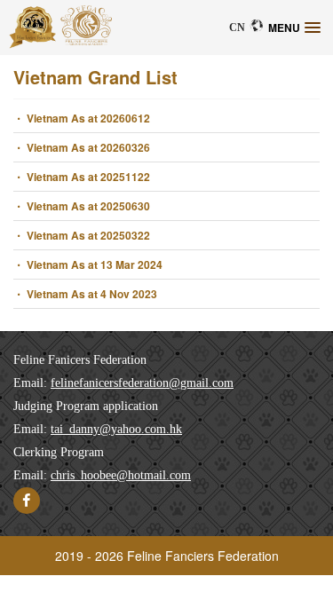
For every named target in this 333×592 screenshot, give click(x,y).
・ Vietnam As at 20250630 (81, 206)
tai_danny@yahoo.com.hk (116, 429)
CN (237, 27)
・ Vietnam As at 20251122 (81, 177)
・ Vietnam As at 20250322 (81, 235)
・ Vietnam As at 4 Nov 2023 (85, 294)
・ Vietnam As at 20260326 (81, 147)
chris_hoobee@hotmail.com (121, 475)
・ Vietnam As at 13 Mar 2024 (88, 264)
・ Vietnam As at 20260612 (81, 118)
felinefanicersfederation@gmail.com (142, 383)
